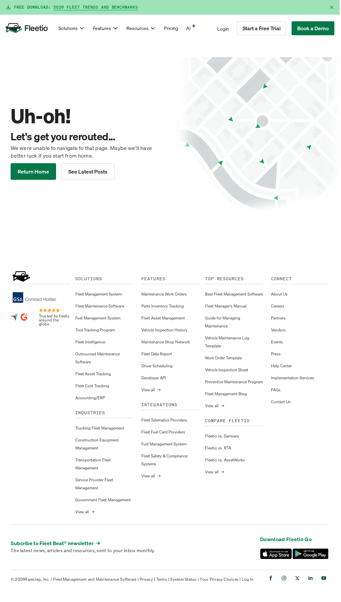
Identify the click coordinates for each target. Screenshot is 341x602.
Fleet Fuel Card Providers (163, 431)
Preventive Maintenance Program (234, 381)
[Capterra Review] (14, 317)
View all (85, 511)
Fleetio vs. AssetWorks (225, 459)
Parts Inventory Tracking (162, 305)
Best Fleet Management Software (234, 294)
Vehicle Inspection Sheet (226, 369)
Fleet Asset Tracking (93, 373)
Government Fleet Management (103, 499)
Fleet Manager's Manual (225, 305)
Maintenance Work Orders (164, 294)
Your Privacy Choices (219, 579)
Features (102, 28)
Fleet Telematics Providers (164, 420)
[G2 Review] (24, 317)
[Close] (331, 7)
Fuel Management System (97, 317)
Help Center (281, 365)
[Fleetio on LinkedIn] (310, 578)
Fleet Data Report (156, 353)
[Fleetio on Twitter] (297, 578)
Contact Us (281, 401)
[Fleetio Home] (26, 28)
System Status (183, 579)
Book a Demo (313, 28)
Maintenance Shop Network (165, 341)
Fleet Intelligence (90, 341)
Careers (277, 305)
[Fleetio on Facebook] (270, 578)
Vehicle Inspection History (164, 329)
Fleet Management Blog (226, 393)
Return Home (33, 171)
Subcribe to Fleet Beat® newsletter (55, 543)
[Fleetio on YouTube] (323, 578)
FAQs (276, 389)
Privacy (146, 579)
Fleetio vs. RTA (218, 447)
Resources (137, 28)
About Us (279, 294)
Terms (161, 579)
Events (277, 341)
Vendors (278, 329)
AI (188, 28)
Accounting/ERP (90, 397)
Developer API (153, 377)
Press (276, 353)
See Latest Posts (87, 171)
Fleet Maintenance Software (99, 305)
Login (223, 29)
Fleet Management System (98, 294)
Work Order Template (223, 357)
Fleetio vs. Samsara (222, 435)
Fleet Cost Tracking (92, 385)
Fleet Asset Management (163, 317)
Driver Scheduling (156, 365)
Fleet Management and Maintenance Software (95, 579)
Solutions (68, 28)
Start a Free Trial (261, 28)
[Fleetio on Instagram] (284, 578)
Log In (247, 579)
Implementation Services (292, 377)
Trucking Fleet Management (99, 427)
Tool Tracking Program (95, 329)
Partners (278, 317)
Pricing (171, 28)
